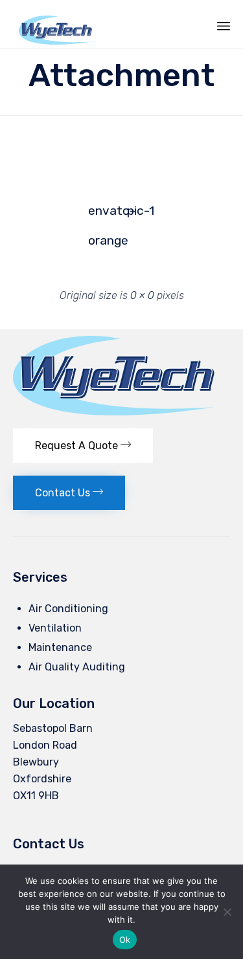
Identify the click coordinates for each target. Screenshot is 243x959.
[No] (226, 911)
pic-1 (140, 210)
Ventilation (55, 628)
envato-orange (103, 214)
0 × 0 (142, 295)
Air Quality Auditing (77, 667)
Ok (125, 939)
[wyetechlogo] (113, 412)
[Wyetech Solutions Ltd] (55, 24)
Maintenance (60, 647)
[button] (83, 445)
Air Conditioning (68, 608)
